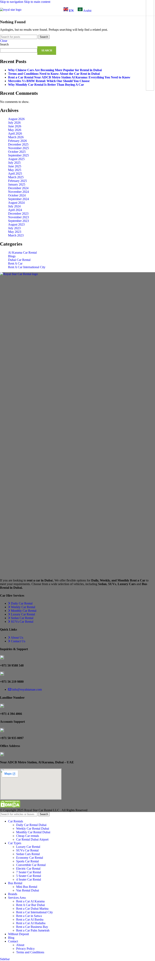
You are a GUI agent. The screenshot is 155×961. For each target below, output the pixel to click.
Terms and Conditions (30, 952)
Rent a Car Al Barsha (29, 919)
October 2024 (17, 195)
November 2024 (18, 191)
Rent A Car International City (26, 267)
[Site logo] (10, 9)
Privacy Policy (25, 948)
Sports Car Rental (27, 861)
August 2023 (16, 224)
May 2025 (14, 170)
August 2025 (16, 159)
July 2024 (14, 206)
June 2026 (14, 126)
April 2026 (15, 133)
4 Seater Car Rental (28, 879)
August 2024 (16, 202)
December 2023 (18, 213)
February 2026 (17, 140)
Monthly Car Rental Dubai (33, 832)
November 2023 (18, 217)
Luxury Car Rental (28, 846)
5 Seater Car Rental (28, 876)
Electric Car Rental (28, 868)
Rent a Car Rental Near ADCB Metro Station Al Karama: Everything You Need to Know (69, 77)
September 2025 (18, 155)
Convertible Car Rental (31, 865)
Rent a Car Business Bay (32, 926)
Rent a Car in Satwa (29, 916)
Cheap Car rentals (27, 836)
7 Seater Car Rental (28, 872)
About (20, 945)
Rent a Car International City (34, 912)
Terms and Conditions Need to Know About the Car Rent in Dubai (54, 73)
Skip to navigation (12, 1)
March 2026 (16, 137)
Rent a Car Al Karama (30, 901)
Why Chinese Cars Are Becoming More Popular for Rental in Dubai (55, 70)
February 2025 (17, 180)
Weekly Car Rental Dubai (32, 828)
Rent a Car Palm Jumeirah (32, 930)
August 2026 (16, 119)
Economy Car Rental (29, 857)
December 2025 (18, 144)
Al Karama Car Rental (22, 252)
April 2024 (15, 210)
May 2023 (14, 231)
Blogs (12, 256)
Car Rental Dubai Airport (32, 839)
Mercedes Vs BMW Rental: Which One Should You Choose (49, 81)
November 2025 (18, 148)
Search (4, 44)
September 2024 (18, 199)
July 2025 (14, 162)
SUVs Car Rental (27, 850)
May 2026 (14, 130)
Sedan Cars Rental (28, 854)
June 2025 (14, 166)
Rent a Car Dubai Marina (32, 908)
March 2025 (16, 177)
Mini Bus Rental (26, 886)
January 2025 (16, 184)
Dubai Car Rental (19, 260)
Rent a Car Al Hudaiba (30, 923)
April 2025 (15, 173)
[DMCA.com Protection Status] (10, 806)
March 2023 (16, 235)
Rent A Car (15, 263)
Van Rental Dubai (27, 890)
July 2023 (14, 228)
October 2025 (17, 151)
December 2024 (18, 188)
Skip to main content (37, 1)
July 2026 (14, 122)
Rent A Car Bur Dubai (30, 905)
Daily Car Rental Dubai (31, 825)
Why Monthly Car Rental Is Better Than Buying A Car (46, 84)
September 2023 (18, 221)
